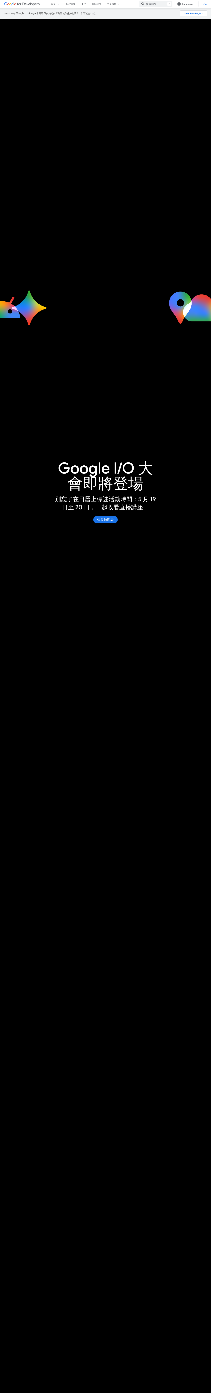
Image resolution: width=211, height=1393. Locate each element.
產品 (53, 3)
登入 (204, 4)
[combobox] (155, 4)
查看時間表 (105, 520)
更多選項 (111, 3)
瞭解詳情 (96, 3)
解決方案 (70, 3)
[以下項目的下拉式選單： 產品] (59, 4)
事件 (83, 3)
